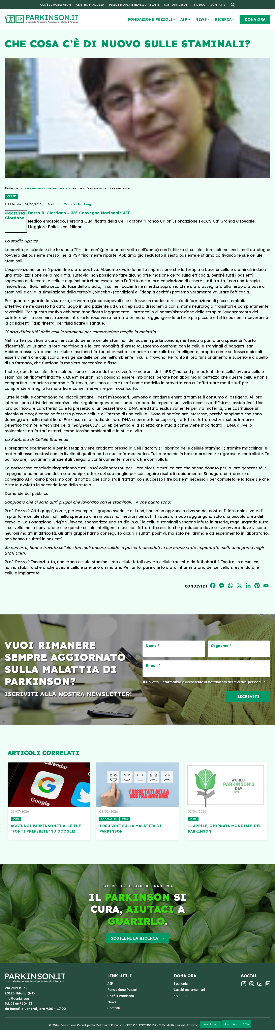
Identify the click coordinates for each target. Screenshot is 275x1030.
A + (226, 1024)
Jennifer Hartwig (77, 204)
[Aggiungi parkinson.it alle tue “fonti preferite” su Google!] (49, 784)
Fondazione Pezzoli (150, 19)
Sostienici (181, 984)
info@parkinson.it (18, 998)
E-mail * (153, 665)
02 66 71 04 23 (21, 1003)
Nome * (152, 646)
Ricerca (223, 19)
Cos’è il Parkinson (55, 4)
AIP (183, 19)
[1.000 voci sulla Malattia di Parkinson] (137, 784)
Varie (11, 196)
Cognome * (221, 646)
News (201, 19)
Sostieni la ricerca (134, 938)
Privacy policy (196, 1025)
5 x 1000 (199, 4)
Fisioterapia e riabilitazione (134, 4)
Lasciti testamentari (189, 990)
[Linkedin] (267, 985)
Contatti (218, 4)
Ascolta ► (210, 1024)
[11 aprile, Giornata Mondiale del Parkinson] (226, 784)
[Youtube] (259, 985)
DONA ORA (255, 19)
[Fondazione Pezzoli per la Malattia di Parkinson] (53, 19)
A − (235, 1024)
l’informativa (170, 682)
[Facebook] (243, 985)
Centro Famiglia (90, 4)
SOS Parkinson (176, 4)
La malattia (109, 818)
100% (245, 1024)
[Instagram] (251, 985)
